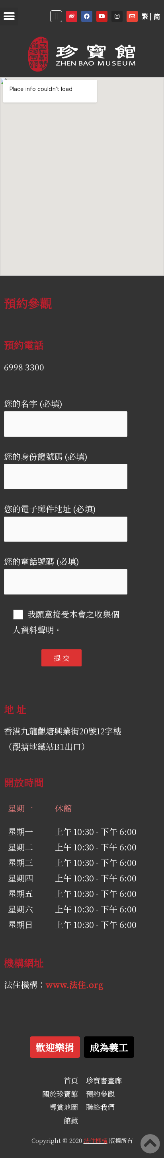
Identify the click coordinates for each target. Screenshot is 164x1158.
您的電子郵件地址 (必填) (50, 509)
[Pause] (56, 16)
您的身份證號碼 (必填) (46, 456)
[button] (9, 16)
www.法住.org (74, 984)
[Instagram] (117, 16)
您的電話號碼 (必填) (41, 561)
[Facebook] (86, 16)
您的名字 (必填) (33, 403)
